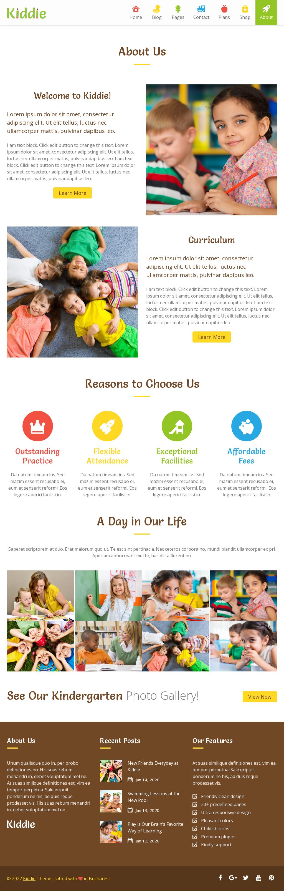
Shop (245, 17)
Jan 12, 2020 (147, 841)
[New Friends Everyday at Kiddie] (111, 771)
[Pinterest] (271, 878)
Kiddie (29, 878)
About (266, 17)
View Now (260, 696)
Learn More (72, 193)
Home (136, 17)
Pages (178, 17)
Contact (201, 17)
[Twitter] (246, 878)
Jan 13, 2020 (147, 810)
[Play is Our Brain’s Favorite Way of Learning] (111, 832)
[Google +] (233, 878)
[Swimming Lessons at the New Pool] (111, 801)
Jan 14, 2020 (147, 779)
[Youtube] (258, 878)
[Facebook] (220, 878)
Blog (157, 17)
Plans (224, 17)
